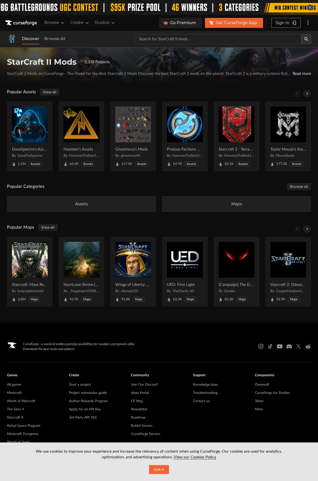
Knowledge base (205, 384)
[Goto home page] (21, 22)
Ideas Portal (140, 393)
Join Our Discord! (144, 384)
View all (49, 92)
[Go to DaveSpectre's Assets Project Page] (30, 136)
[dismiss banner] (310, 7)
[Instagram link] (261, 346)
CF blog (137, 401)
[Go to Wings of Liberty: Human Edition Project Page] (133, 272)
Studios (102, 22)
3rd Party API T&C (83, 417)
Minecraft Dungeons (23, 434)
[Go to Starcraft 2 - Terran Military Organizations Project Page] (236, 136)
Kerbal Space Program (23, 426)
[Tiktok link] (270, 346)
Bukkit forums (142, 426)
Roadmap (138, 417)
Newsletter (139, 409)
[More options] (308, 23)
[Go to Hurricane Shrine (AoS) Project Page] (81, 272)
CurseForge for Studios (272, 393)
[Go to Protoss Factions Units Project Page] (185, 136)
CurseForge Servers (145, 434)
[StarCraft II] (12, 39)
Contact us (201, 401)
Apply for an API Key (85, 409)
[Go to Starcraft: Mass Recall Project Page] (30, 272)
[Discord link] (289, 346)
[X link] (299, 346)
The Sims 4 (15, 409)
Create (76, 22)
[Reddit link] (308, 346)
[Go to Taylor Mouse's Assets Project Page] (288, 136)
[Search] (306, 39)
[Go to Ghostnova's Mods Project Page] (133, 136)
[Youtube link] (280, 346)
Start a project (80, 384)
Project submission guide (88, 393)
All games (14, 384)
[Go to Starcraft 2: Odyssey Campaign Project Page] (288, 272)
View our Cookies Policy (195, 457)
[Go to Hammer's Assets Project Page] (81, 136)
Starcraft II (15, 417)
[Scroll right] (307, 94)
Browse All (54, 38)
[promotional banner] (159, 7)
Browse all (299, 186)
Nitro (259, 409)
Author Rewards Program (88, 401)
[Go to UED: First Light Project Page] (185, 272)
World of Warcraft (21, 401)
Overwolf (262, 384)
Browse (51, 22)
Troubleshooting (205, 393)
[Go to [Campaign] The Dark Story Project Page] (236, 272)
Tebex (259, 401)
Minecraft (14, 393)
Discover (30, 38)
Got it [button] (159, 470)
